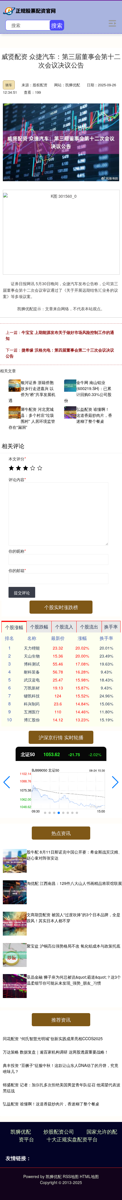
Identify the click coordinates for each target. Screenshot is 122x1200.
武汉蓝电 (32, 680)
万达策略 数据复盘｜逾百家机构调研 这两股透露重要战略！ (55, 1052)
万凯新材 (32, 688)
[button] (6, 782)
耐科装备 (32, 672)
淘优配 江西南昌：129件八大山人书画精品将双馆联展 (74, 883)
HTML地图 (89, 1176)
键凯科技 (32, 696)
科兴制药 (32, 704)
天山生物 (32, 656)
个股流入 (64, 626)
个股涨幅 (14, 627)
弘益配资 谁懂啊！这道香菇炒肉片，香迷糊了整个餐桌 (51, 1104)
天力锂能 (32, 648)
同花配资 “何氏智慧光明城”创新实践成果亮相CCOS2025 (53, 1038)
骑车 (8, 84)
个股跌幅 (39, 626)
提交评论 (22, 592)
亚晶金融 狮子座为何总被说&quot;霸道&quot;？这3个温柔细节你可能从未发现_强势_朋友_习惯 (74, 980)
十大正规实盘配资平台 (72, 1139)
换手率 (111, 626)
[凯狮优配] (30, 10)
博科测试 (32, 664)
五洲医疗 (32, 712)
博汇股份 (32, 720)
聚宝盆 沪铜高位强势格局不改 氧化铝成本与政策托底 (73, 946)
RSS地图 (71, 1176)
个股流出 (89, 626)
